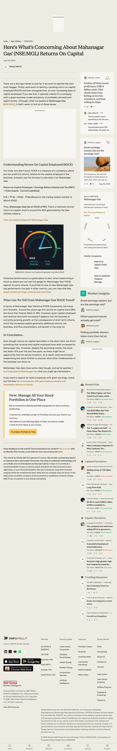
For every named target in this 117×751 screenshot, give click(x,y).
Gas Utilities (16, 41)
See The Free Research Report (94, 214)
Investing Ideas (84, 657)
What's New (83, 675)
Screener (82, 652)
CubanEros (91, 540)
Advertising (102, 652)
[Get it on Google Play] (31, 661)
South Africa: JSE (48, 675)
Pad (88, 484)
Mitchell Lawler (92, 326)
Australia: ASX (47, 660)
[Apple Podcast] (24, 652)
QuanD (89, 467)
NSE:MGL (9, 104)
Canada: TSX (46, 670)
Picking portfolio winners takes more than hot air (94, 334)
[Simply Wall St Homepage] (15, 638)
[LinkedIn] (5, 652)
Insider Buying (65, 662)
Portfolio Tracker (85, 647)
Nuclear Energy (66, 667)
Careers (100, 667)
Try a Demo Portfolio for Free (23, 432)
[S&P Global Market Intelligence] (12, 684)
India (5, 41)
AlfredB (89, 582)
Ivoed (89, 442)
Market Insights (84, 670)
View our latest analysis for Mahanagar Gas (25, 220)
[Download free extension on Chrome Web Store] (18, 669)
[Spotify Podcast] (20, 652)
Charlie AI (101, 700)
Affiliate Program (104, 687)
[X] (10, 652)
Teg (88, 613)
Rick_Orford (91, 390)
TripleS (89, 499)
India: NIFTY (46, 665)
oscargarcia (91, 523)
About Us (101, 657)
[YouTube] (15, 652)
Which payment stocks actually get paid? (93, 318)
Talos (88, 425)
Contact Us (101, 662)
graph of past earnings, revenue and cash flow (27, 292)
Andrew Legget (92, 310)
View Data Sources (11, 707)
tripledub (90, 407)
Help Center (102, 674)
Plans (99, 647)
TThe (88, 598)
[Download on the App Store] (12, 661)
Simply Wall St (15, 66)
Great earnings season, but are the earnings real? (96, 302)
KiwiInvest (90, 558)
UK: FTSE (45, 654)
